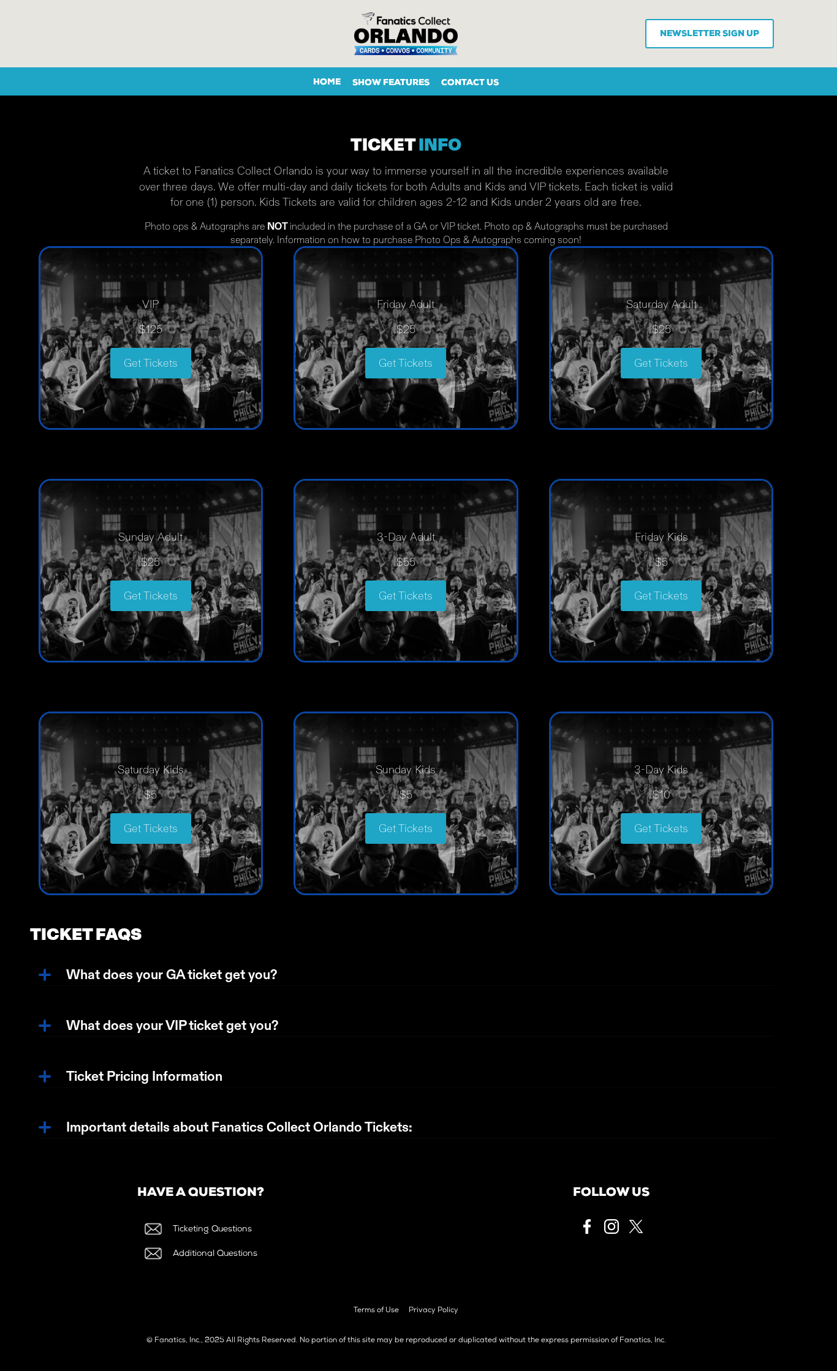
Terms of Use (376, 1311)
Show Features (391, 83)
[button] (391, 83)
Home (327, 82)
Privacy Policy (433, 1311)
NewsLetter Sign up (709, 34)
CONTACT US (470, 83)
